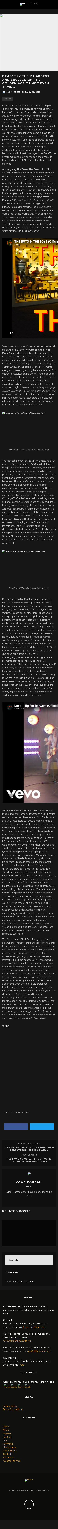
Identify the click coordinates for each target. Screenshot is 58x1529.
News (6, 1430)
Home (6, 1426)
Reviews (7, 99)
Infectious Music (21, 1112)
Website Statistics (11, 1461)
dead (7, 1112)
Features (7, 1437)
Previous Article (29, 1144)
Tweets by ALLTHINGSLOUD (19, 1281)
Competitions (10, 1450)
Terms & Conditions (13, 1409)
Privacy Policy (10, 1406)
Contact (7, 1454)
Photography (9, 1447)
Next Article (29, 1155)
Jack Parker (14, 92)
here (22, 1365)
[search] (48, 1260)
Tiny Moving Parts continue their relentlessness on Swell (29, 1148)
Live (5, 1440)
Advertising (8, 1457)
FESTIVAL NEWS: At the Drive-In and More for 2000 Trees (29, 1160)
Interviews (8, 1444)
